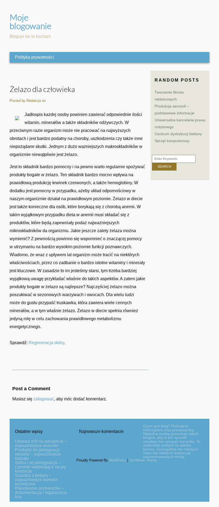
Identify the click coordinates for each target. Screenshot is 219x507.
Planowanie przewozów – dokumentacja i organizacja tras (41, 492)
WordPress (117, 460)
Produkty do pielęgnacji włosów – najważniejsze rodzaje (38, 454)
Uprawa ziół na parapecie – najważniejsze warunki (41, 443)
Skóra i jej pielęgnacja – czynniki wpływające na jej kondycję (40, 466)
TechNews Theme (143, 460)
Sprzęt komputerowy (172, 141)
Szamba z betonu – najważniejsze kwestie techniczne (36, 479)
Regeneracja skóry (46, 342)
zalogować (43, 399)
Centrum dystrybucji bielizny (178, 134)
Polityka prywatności (34, 57)
